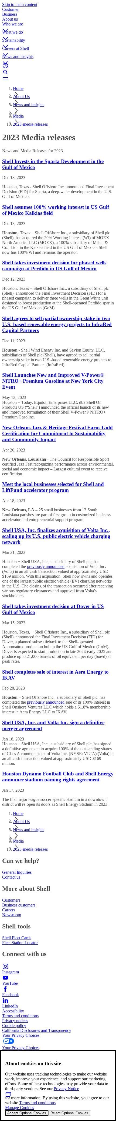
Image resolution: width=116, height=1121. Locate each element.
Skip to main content (19, 4)
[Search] (58, 72)
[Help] (58, 65)
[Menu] (58, 78)
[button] (58, 26)
